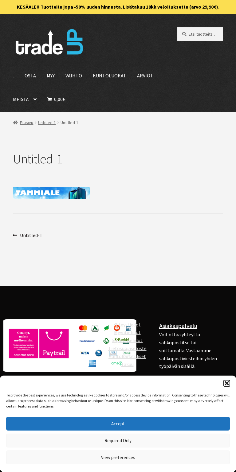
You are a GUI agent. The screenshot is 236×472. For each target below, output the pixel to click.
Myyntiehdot (127, 332)
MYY (51, 75)
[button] (227, 383)
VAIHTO (73, 75)
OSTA (30, 75)
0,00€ (59, 99)
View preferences (118, 457)
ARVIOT (145, 75)
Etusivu (26, 122)
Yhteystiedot (127, 325)
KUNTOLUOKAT (109, 75)
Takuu (127, 364)
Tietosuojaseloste (127, 348)
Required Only (118, 440)
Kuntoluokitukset (127, 356)
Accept (118, 424)
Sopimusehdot (127, 340)
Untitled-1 (47, 122)
